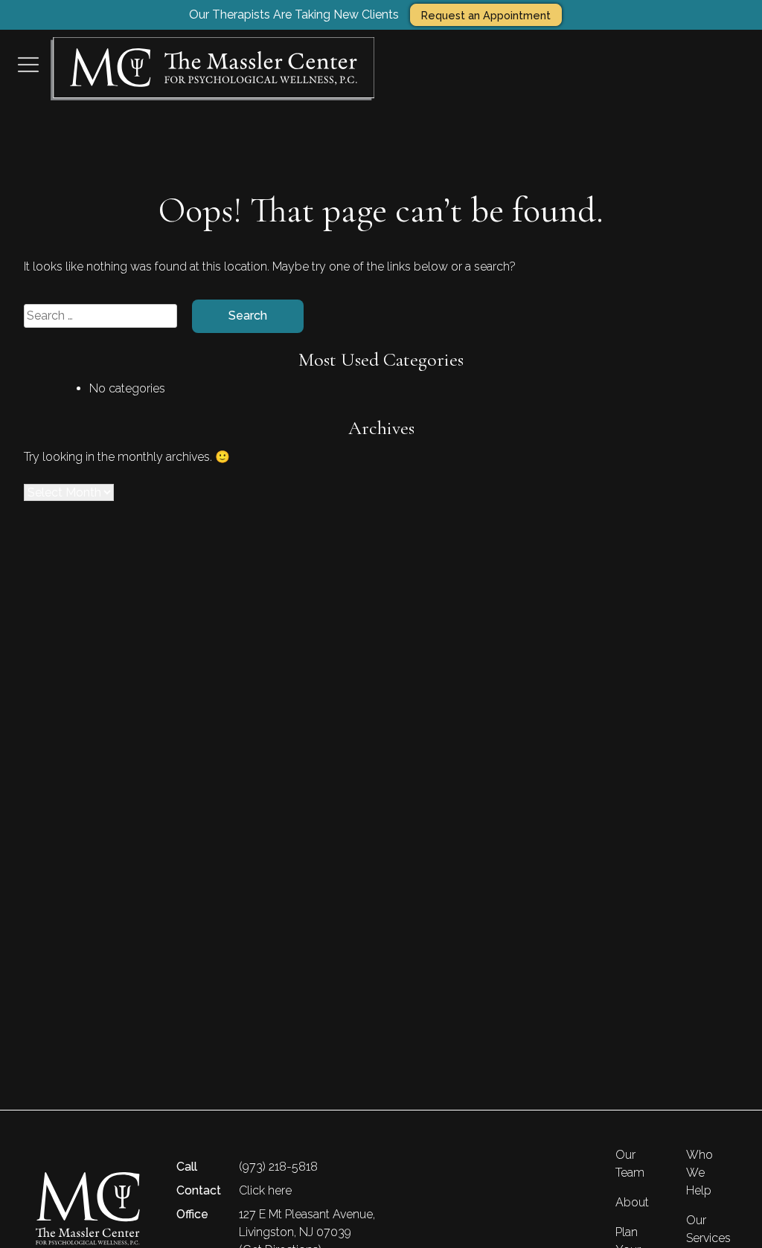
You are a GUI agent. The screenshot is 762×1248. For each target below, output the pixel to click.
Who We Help (699, 1172)
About (632, 1202)
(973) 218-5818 (278, 1167)
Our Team (629, 1164)
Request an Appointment (486, 15)
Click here (265, 1190)
